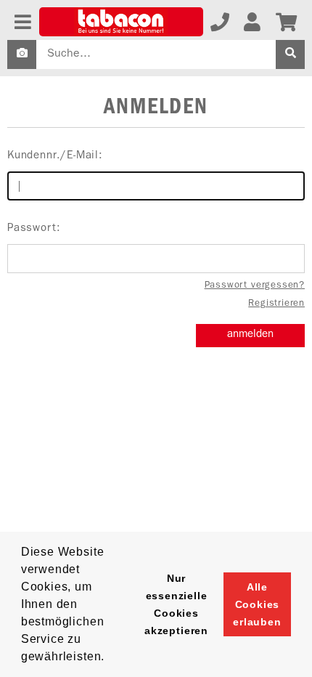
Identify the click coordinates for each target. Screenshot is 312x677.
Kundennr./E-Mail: (55, 156)
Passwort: (33, 229)
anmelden (250, 335)
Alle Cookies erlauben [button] (257, 604)
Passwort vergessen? (255, 286)
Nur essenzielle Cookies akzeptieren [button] (176, 604)
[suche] (290, 54)
